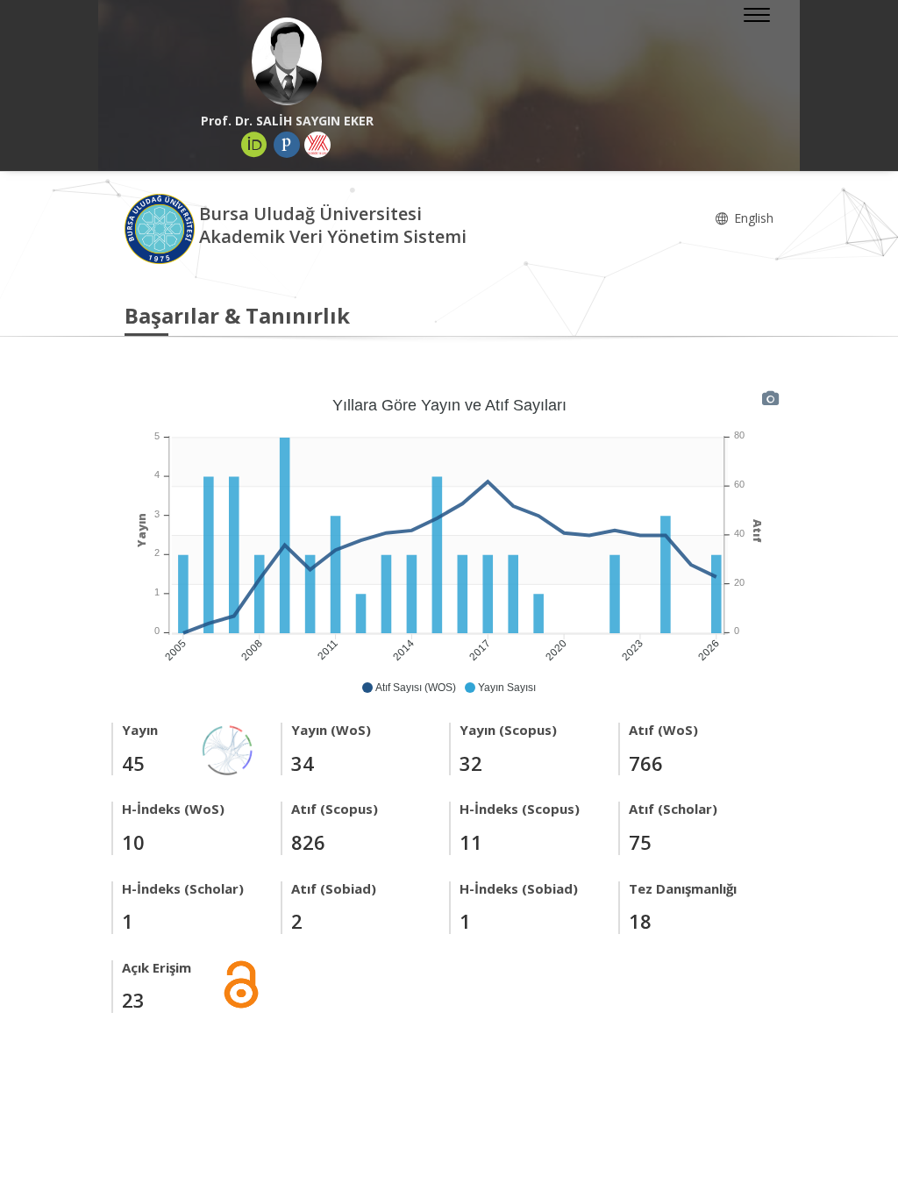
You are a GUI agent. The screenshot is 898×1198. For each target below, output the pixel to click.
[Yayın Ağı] (228, 749)
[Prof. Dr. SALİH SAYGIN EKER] (287, 61)
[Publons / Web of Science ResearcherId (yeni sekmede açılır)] (287, 145)
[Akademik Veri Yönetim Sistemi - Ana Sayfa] (162, 227)
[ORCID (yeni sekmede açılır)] (254, 145)
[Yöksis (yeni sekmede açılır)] (317, 145)
